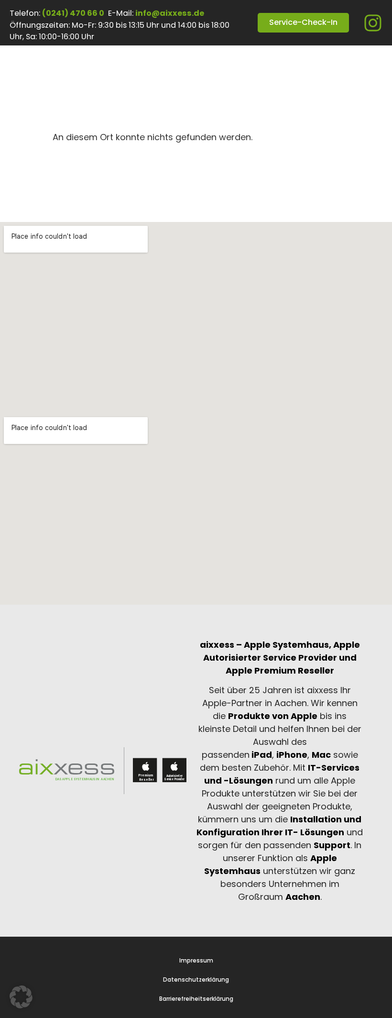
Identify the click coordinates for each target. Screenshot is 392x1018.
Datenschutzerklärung (196, 980)
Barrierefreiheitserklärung (196, 999)
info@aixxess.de (169, 13)
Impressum (196, 960)
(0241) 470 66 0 (73, 13)
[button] (21, 997)
